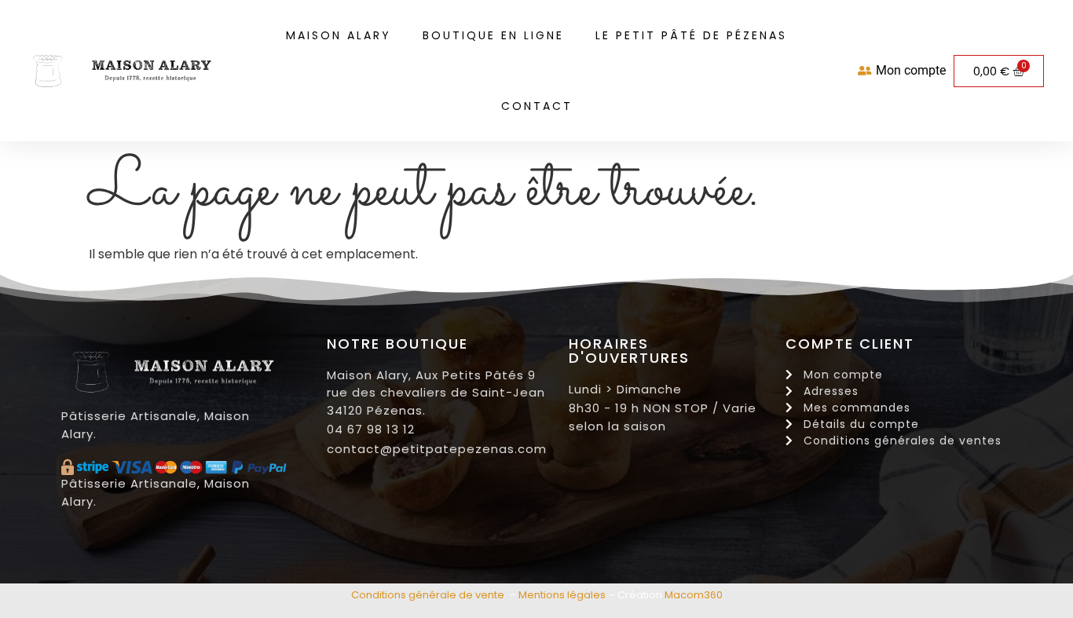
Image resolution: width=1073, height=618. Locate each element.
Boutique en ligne (493, 35)
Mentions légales (562, 594)
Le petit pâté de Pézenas (691, 35)
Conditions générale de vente (427, 594)
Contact (537, 106)
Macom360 (694, 594)
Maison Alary (338, 35)
